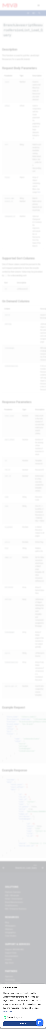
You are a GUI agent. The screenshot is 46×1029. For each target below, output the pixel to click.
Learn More (8, 1011)
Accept (23, 1023)
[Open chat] (39, 1022)
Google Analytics (14, 1017)
